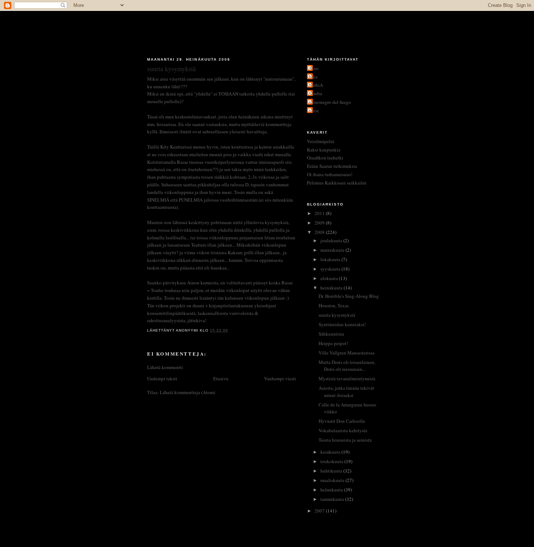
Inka (313, 76)
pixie (314, 110)
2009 (320, 222)
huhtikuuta (331, 470)
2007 (320, 510)
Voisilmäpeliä (320, 141)
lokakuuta (330, 259)
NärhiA (316, 85)
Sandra (315, 93)
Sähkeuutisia (331, 334)
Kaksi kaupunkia (323, 149)
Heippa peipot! (333, 343)
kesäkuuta (330, 452)
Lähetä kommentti (165, 367)
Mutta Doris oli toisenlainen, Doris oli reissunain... (347, 366)
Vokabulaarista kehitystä (343, 430)
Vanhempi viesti (280, 378)
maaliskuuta (332, 480)
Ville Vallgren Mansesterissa (347, 352)
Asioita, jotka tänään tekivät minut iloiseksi (346, 391)
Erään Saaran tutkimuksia (332, 166)
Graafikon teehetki (325, 157)
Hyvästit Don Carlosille (342, 421)
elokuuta (329, 278)
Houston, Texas (334, 305)
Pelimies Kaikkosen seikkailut (337, 182)
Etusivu (220, 378)
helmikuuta (332, 489)
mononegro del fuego (330, 102)
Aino (314, 68)
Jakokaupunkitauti (267, 29)
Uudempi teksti (162, 378)
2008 (320, 232)
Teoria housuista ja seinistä (345, 440)
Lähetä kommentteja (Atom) (187, 392)
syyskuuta (330, 269)
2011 (320, 213)
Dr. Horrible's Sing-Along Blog (349, 296)
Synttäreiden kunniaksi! (342, 324)
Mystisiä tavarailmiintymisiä (347, 378)
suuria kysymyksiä (337, 315)
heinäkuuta (332, 287)
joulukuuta (331, 240)
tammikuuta (332, 499)
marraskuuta (332, 250)
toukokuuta (332, 461)
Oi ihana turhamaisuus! (329, 174)
